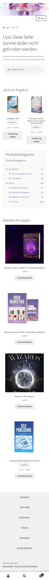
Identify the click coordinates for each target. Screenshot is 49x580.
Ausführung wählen (12, 135)
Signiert (15, 201)
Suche (24, 576)
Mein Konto (8, 576)
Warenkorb (38, 574)
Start (7, 27)
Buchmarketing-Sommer (22, 174)
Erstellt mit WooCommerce (26, 566)
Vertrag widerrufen (24, 548)
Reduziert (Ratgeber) (20, 192)
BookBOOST (14, 169)
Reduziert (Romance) (20, 197)
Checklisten (17, 178)
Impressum (24, 497)
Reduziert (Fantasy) (20, 187)
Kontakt (24, 527)
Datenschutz (24, 517)
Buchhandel (24, 538)
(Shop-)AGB (24, 507)
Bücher (12, 183)
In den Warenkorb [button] (24, 278)
